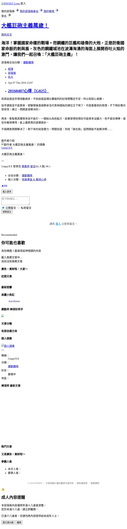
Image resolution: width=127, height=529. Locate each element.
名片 (10, 77)
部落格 (12, 73)
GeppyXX (6, 147)
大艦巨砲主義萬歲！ (25, 25)
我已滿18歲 (8, 522)
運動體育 (28, 62)
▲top (4, 185)
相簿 (10, 69)
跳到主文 (6, 34)
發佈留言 (7, 212)
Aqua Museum (14, 301)
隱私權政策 (82, 483)
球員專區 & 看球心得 (34, 179)
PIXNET (38, 483)
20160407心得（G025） (28, 91)
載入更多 (7, 191)
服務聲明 (95, 483)
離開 (19, 522)
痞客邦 (26, 166)
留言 (33, 166)
